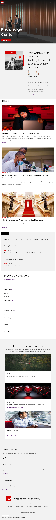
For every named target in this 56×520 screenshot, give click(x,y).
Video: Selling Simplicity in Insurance (13, 259)
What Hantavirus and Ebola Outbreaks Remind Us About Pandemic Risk (25, 176)
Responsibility (7, 318)
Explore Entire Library (9, 279)
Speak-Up (46, 506)
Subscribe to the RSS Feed (11, 283)
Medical (6, 324)
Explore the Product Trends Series (15, 407)
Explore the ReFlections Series (14, 379)
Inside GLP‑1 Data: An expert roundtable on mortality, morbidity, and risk (22, 252)
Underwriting (7, 289)
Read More (30, 94)
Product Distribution (9, 307)
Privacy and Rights (19, 506)
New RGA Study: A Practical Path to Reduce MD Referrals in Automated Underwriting (26, 239)
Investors (10, 506)
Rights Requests (41, 503)
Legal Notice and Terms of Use (28, 512)
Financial (6, 331)
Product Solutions (8, 297)
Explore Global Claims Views (14, 436)
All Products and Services (17, 503)
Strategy (6, 314)
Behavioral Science (9, 310)
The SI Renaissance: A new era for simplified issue (22, 220)
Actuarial (6, 328)
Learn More (5, 473)
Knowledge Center (10, 45)
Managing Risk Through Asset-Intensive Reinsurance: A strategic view (22, 246)
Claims (6, 293)
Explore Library (6, 40)
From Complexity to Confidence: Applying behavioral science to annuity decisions (39, 60)
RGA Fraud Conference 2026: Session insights (21, 133)
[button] (51, 2)
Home (3, 45)
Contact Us (5, 490)
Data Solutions (7, 300)
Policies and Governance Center (33, 506)
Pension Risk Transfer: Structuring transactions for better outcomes (21, 266)
